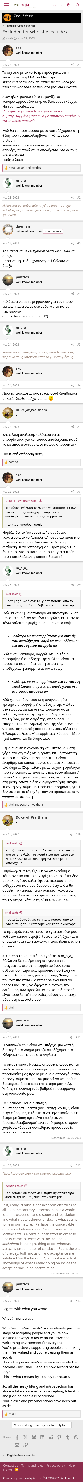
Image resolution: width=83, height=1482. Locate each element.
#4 (79, 294)
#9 (79, 585)
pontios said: (14, 1186)
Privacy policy (55, 1465)
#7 (79, 427)
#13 (78, 1301)
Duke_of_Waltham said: (21, 501)
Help (71, 1465)
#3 (79, 243)
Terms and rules (32, 1465)
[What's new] (68, 5)
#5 (79, 344)
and (25, 168)
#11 (78, 1037)
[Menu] (6, 5)
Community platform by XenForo (39, 1478)
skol (9, 38)
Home (7, 1469)
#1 (79, 65)
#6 (79, 385)
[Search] (77, 5)
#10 (78, 834)
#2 (79, 197)
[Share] (73, 65)
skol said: (11, 594)
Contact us (10, 1465)
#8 (79, 492)
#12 (78, 1165)
